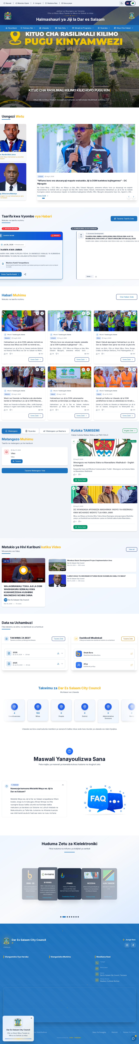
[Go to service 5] (70, 917)
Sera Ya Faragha (99, 1032)
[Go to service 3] (66, 917)
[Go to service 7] (75, 917)
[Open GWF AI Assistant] (133, 1038)
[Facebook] (133, 945)
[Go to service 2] (64, 917)
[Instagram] (127, 945)
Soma (83, 276)
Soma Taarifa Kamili (14, 274)
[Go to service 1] (62, 917)
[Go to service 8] (77, 917)
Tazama (18, 461)
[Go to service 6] (72, 917)
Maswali (8, 3)
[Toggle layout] (31, 1018)
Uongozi (38, 3)
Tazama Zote (58, 639)
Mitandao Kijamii (23, 3)
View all (131, 549)
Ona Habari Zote (127, 297)
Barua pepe (68, 3)
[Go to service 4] (68, 917)
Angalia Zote (128, 431)
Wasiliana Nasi (52, 3)
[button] (34, 799)
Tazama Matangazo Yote (35, 471)
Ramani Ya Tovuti (129, 1032)
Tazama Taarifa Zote (125, 219)
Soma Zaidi (41, 196)
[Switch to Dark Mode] (121, 3)
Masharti (115, 1032)
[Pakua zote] (58, 651)
